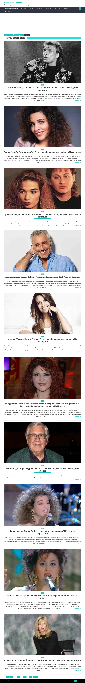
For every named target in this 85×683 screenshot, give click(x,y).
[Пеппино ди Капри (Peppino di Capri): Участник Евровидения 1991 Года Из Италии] (42, 442)
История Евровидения (11, 9)
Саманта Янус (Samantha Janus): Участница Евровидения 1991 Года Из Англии (42, 660)
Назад (8, 677)
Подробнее (78, 100)
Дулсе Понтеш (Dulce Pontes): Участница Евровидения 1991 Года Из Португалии (42, 532)
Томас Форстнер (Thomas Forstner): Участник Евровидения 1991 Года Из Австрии (42, 88)
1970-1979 (39, 9)
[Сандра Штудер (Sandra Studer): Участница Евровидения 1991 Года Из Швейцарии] (42, 313)
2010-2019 (7, 11)
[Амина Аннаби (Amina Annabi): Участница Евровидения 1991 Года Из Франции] (42, 126)
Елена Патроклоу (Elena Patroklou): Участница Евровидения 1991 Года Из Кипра (42, 596)
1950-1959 (23, 9)
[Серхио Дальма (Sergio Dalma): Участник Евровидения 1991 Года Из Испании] (42, 251)
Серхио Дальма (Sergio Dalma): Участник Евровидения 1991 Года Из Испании (42, 277)
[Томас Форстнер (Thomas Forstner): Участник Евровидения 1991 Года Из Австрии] (42, 62)
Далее (35, 677)
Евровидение (13, 2)
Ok (75, 681)
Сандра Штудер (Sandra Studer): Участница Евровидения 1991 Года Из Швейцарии (42, 340)
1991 (42, 84)
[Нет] (83, 681)
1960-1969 (31, 9)
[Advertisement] (42, 23)
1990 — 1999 (57, 9)
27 (24, 677)
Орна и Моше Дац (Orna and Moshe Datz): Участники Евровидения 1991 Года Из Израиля (42, 215)
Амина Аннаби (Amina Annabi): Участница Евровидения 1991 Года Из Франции (42, 152)
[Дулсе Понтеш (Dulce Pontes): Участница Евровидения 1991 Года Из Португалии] (42, 505)
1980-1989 (48, 9)
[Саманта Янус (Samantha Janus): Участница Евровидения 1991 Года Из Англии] (42, 634)
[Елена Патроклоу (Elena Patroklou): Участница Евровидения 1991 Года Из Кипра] (42, 570)
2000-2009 (66, 9)
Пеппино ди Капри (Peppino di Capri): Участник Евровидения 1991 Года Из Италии (42, 469)
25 (18, 677)
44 (30, 677)
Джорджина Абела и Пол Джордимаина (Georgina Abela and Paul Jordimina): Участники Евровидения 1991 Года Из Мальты (42, 405)
